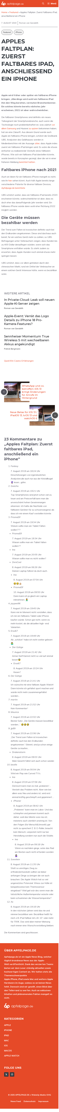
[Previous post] (4, 392)
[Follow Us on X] (6, 1074)
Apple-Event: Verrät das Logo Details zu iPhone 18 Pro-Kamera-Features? (26, 320)
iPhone (19, 32)
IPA (5, 1035)
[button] (43, 3)
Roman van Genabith (13, 308)
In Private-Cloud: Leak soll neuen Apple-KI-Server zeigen (29, 302)
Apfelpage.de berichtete (13, 188)
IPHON (7, 1030)
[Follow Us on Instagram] (12, 1074)
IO (5, 1045)
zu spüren (33, 128)
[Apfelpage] (12, 3)
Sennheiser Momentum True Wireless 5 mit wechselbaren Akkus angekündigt (26, 340)
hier (10, 180)
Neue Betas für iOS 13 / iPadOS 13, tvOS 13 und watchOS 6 (23, 415)
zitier (37, 143)
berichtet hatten (27, 162)
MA (5, 1040)
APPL (7, 1025)
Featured (7, 32)
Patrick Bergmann (12, 349)
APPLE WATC (11, 1055)
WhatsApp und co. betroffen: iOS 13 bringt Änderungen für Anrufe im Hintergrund (34, 391)
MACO (7, 1050)
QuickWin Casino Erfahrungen (19, 360)
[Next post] (55, 415)
